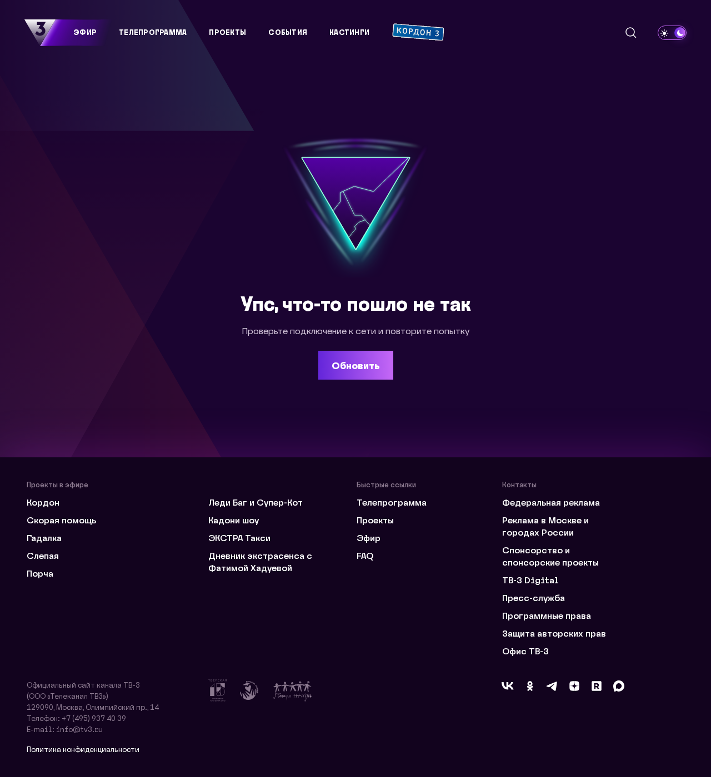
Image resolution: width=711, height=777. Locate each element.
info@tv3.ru (79, 729)
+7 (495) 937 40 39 (94, 718)
